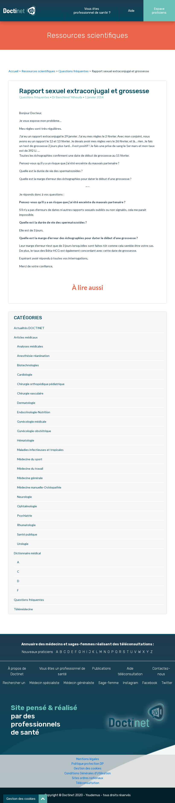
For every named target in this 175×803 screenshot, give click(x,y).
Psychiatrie (24, 515)
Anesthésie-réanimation (33, 355)
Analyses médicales (30, 346)
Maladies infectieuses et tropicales (40, 450)
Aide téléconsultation (130, 671)
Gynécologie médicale (31, 421)
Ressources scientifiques (38, 71)
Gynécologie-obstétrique (34, 431)
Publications (101, 668)
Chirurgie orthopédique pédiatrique (40, 384)
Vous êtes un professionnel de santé (62, 671)
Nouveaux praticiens (37, 652)
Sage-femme (108, 683)
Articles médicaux (26, 337)
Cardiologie (24, 374)
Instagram (130, 683)
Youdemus (93, 795)
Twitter (167, 683)
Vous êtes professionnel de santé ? (92, 11)
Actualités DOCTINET (29, 328)
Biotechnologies (28, 365)
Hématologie (25, 440)
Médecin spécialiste (44, 683)
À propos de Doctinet (17, 671)
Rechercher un (14, 683)
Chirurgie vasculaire (30, 393)
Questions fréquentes (73, 71)
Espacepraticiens (159, 11)
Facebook (149, 683)
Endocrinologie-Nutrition (33, 412)
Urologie (22, 544)
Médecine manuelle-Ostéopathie (39, 487)
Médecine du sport (29, 459)
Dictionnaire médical (27, 553)
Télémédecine (23, 609)
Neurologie (24, 497)
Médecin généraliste (79, 683)
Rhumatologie (26, 525)
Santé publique (27, 534)
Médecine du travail (30, 468)
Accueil (13, 71)
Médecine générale (30, 478)
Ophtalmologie (27, 506)
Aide (131, 11)
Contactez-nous (161, 671)
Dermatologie (26, 402)
